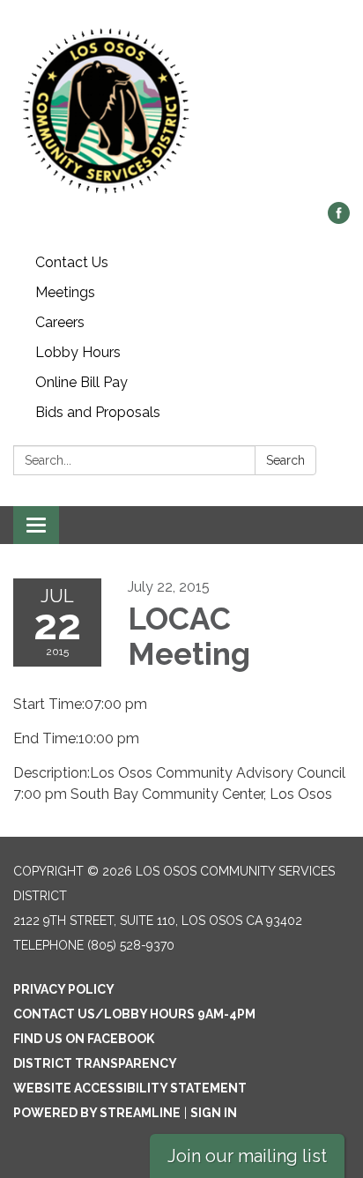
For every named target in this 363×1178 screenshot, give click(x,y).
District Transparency (95, 1063)
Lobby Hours (78, 352)
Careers (60, 322)
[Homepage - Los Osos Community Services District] (181, 110)
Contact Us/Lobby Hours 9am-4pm (134, 1014)
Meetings (65, 292)
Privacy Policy (64, 989)
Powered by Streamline (97, 1113)
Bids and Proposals (97, 412)
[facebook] (339, 219)
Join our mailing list (247, 1156)
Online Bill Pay (81, 382)
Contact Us (71, 262)
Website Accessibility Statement (130, 1088)
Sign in (213, 1113)
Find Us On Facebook (83, 1039)
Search (285, 460)
